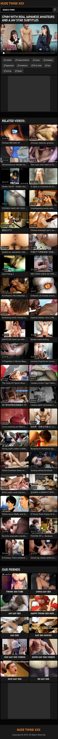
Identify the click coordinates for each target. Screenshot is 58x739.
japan (19, 71)
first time (37, 65)
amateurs (24, 65)
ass (48, 65)
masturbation (23, 60)
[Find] (55, 10)
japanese (10, 65)
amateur (49, 60)
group (8, 71)
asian (37, 60)
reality (9, 60)
